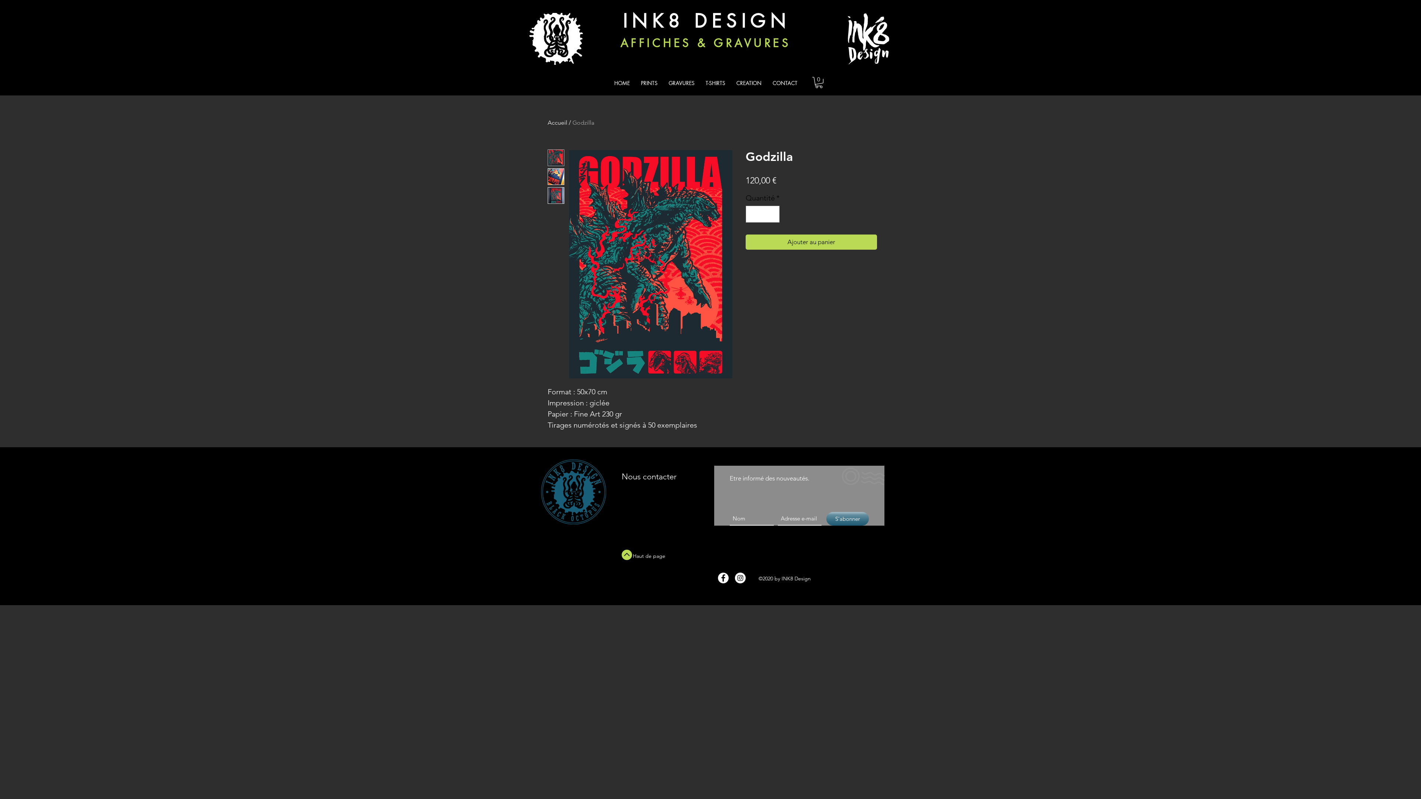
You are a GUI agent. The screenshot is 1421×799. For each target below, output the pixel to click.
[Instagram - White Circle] (740, 578)
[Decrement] (753, 214)
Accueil (557, 122)
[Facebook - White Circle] (723, 578)
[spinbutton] (762, 214)
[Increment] (772, 214)
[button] (819, 82)
